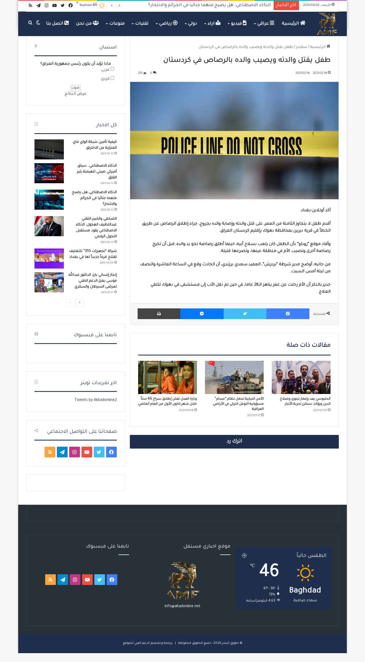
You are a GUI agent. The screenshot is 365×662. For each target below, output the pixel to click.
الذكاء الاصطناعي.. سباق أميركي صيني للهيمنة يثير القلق (97, 172)
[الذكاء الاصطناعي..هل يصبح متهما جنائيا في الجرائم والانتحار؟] (49, 200)
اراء (212, 23)
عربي (105, 70)
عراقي (263, 23)
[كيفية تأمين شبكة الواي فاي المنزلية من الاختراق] (49, 149)
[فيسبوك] (287, 313)
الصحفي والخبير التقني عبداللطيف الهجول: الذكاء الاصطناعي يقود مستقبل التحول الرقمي (182, 5)
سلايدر (301, 47)
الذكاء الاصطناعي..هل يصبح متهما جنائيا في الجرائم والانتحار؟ (94, 198)
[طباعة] (159, 313)
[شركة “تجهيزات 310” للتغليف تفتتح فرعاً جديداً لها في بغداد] (49, 258)
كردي (105, 79)
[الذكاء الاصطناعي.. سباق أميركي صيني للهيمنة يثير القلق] (49, 173)
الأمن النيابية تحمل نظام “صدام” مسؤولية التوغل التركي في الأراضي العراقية (238, 404)
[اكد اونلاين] (327, 24)
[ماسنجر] (201, 313)
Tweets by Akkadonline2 (95, 400)
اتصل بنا (55, 23)
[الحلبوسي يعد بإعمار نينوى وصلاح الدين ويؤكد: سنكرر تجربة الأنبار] (301, 377)
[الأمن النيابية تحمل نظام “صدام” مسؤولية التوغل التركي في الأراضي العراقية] (234, 377)
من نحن (84, 23)
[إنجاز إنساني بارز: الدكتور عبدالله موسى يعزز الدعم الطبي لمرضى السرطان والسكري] (49, 282)
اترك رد (234, 441)
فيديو (237, 23)
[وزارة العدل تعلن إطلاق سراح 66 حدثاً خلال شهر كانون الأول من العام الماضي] (167, 377)
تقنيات (142, 23)
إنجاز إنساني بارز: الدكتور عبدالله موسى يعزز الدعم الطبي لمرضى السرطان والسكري (93, 281)
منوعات (117, 23)
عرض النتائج (76, 94)
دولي (192, 23)
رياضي (166, 23)
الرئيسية (291, 23)
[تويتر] (245, 313)
